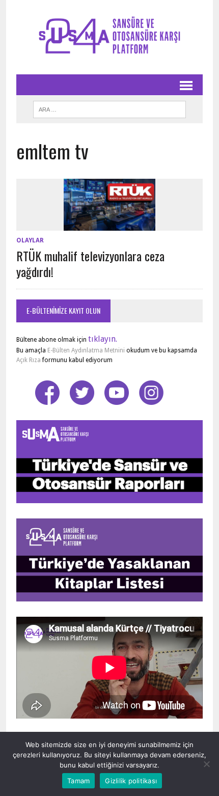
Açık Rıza (28, 360)
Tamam (78, 781)
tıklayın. (102, 339)
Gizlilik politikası (131, 781)
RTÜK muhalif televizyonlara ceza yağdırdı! (90, 263)
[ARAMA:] (109, 108)
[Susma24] (109, 37)
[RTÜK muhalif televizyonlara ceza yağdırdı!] (109, 224)
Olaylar (30, 240)
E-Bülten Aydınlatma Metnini (86, 350)
